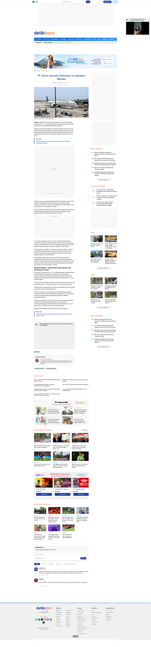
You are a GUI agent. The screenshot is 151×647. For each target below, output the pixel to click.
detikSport (58, 620)
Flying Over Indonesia (82, 628)
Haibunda (108, 614)
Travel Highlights (48, 42)
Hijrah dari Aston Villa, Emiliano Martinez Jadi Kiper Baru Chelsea (80, 466)
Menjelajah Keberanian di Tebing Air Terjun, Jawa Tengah (96, 287)
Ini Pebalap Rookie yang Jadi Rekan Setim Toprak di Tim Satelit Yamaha (54, 537)
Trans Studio (80, 622)
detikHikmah (68, 624)
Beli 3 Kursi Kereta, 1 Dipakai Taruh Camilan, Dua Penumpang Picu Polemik (106, 197)
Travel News (46, 39)
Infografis (105, 39)
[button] (87, 484)
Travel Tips (71, 39)
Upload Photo (109, 59)
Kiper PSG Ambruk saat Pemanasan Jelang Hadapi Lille (67, 536)
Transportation (88, 39)
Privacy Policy (95, 622)
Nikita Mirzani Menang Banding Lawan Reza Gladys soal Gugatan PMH (82, 519)
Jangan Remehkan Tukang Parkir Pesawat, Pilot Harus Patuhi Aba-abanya (104, 173)
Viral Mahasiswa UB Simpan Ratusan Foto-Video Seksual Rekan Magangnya (60, 466)
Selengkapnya (84, 430)
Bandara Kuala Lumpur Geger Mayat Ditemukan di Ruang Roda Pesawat (105, 163)
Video (99, 39)
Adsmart (79, 614)
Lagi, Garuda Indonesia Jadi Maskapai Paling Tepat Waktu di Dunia (47, 380)
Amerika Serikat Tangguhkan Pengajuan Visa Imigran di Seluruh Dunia (106, 191)
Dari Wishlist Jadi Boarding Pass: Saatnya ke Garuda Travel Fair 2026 (104, 159)
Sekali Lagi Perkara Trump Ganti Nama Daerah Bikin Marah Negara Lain (61, 447)
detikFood (68, 612)
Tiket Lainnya (80, 475)
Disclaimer (94, 624)
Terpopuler (38, 42)
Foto (95, 39)
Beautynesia (108, 616)
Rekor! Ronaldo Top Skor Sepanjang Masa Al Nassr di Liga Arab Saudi (67, 519)
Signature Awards (81, 618)
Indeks (111, 39)
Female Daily (108, 618)
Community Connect (82, 633)
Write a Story (108, 63)
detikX (67, 618)
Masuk (115, 1)
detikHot (58, 618)
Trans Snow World (81, 620)
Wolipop (68, 616)
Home (39, 39)
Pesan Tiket (44, 494)
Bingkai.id (79, 624)
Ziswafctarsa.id (80, 626)
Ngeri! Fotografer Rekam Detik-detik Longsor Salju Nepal (42, 446)
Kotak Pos (94, 616)
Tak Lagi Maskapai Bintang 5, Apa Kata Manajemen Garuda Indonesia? (44, 385)
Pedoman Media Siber (96, 612)
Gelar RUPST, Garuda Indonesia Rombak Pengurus (75, 384)
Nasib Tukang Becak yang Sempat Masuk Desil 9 (39, 518)
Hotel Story (79, 39)
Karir (93, 614)
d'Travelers (63, 39)
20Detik (67, 620)
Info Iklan (93, 620)
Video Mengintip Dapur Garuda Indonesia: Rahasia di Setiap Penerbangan (137, 20)
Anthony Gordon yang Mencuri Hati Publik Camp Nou (42, 465)
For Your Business (81, 629)
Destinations (55, 39)
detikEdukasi (59, 612)
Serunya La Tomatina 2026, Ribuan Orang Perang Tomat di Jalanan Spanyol (53, 519)
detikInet (58, 616)
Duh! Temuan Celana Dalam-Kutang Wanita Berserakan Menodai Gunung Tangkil (104, 203)
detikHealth (68, 614)
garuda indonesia (39, 368)
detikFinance (59, 614)
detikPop (68, 626)
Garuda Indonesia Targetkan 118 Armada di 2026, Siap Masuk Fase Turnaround (47, 394)
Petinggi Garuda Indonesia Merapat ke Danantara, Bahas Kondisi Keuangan (47, 389)
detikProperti (59, 626)
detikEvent (79, 616)
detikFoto (68, 622)
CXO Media (108, 620)
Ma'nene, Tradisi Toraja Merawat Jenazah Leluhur (103, 168)
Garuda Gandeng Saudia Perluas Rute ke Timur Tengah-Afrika (74, 389)
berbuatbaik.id (80, 610)
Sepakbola (58, 622)
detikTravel (37, 70)
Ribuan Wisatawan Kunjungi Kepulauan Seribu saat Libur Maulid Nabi (104, 154)
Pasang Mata (80, 612)
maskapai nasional (51, 368)
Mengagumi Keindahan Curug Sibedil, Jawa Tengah (111, 287)
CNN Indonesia (109, 610)
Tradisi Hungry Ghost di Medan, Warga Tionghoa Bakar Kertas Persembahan (111, 246)
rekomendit (79, 631)
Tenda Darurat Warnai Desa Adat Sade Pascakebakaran (96, 260)
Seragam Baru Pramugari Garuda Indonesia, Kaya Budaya (75, 380)
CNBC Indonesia (109, 612)
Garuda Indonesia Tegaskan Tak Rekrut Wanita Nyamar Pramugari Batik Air (53, 142)
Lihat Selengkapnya (103, 179)
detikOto (58, 624)
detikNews (58, 610)
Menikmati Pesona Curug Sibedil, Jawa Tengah (96, 301)
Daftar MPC (107, 1)
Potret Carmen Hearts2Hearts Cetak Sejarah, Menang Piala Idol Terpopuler (39, 537)
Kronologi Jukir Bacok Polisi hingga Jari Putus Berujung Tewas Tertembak (79, 447)
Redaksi (93, 610)
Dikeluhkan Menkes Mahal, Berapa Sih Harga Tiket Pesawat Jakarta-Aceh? (54, 314)
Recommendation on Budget (62, 42)
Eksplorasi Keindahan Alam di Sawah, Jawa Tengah (110, 301)
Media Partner (95, 618)
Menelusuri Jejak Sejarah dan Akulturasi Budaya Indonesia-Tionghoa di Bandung (110, 261)
